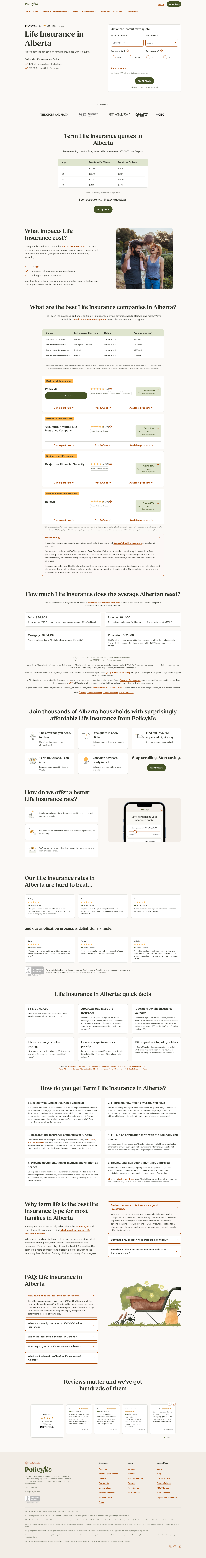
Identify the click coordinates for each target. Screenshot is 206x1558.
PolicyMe (91, 1139)
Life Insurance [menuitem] (31, 11)
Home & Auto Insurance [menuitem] (83, 11)
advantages (82, 1226)
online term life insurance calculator (107, 687)
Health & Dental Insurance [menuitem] (55, 11)
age (37, 266)
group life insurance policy (118, 672)
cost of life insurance (73, 246)
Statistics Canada (94, 692)
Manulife (40, 1142)
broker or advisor (126, 1179)
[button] (127, 50)
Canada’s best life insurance (127, 543)
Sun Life (31, 1142)
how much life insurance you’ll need (104, 602)
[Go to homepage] (38, 1469)
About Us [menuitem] (131, 11)
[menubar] (81, 11)
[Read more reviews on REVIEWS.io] (47, 1427)
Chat (110, 1179)
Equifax (82, 692)
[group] (120, 1419)
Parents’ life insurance (130, 680)
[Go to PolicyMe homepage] (31, 4)
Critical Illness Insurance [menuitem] (111, 11)
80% (71, 683)
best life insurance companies (89, 319)
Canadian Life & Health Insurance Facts (83, 1066)
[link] (103, 1468)
